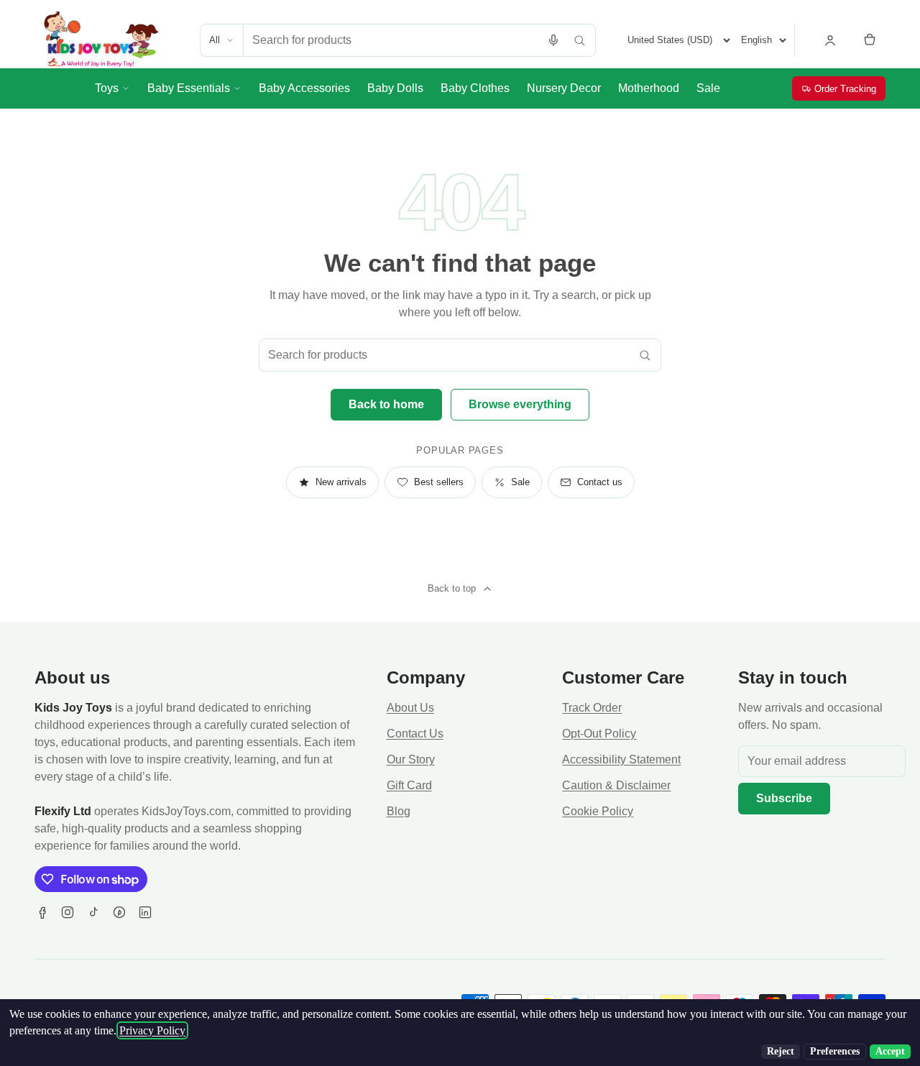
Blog (398, 811)
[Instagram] (67, 912)
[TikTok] (93, 912)
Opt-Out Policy (599, 733)
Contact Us (415, 733)
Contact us (599, 482)
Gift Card (409, 785)
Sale (520, 482)
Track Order (592, 708)
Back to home (386, 404)
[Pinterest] (119, 912)
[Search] (579, 40)
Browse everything (520, 404)
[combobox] (392, 40)
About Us (410, 708)
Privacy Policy (152, 1030)
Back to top (452, 588)
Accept (890, 1051)
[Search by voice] (553, 40)
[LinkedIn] (145, 912)
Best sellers (439, 482)
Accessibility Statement (621, 759)
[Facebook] (41, 912)
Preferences (835, 1051)
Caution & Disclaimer (616, 785)
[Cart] (870, 40)
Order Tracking (845, 88)
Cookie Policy (597, 811)
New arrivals (341, 482)
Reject (780, 1051)
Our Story (411, 759)
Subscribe (784, 798)
